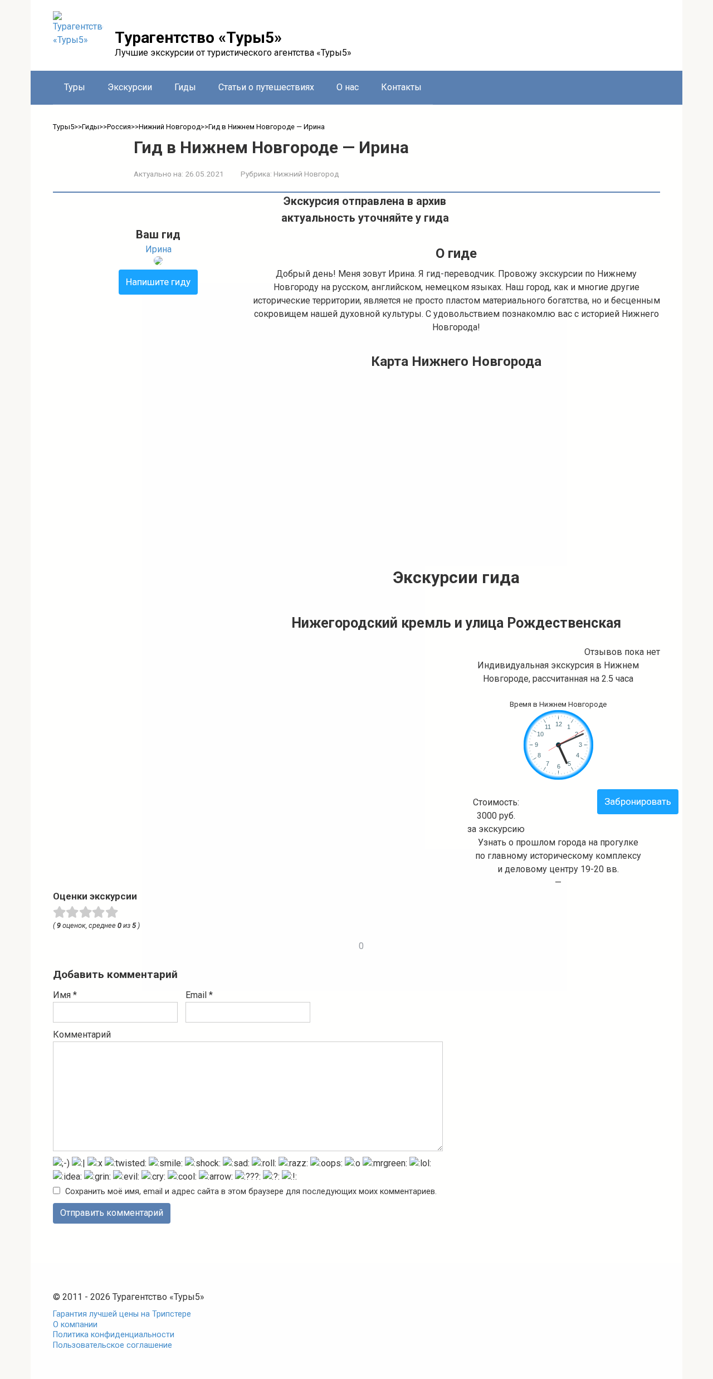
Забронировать (637, 801)
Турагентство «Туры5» (198, 37)
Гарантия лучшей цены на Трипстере (122, 1314)
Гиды (185, 87)
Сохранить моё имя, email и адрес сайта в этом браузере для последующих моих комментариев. (251, 1191)
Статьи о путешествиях (266, 87)
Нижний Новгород (306, 173)
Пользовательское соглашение (112, 1345)
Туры (74, 87)
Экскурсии (130, 87)
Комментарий (82, 1034)
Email (199, 995)
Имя (65, 995)
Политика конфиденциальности (113, 1334)
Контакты (401, 87)
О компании (75, 1324)
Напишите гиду (158, 281)
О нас (347, 87)
